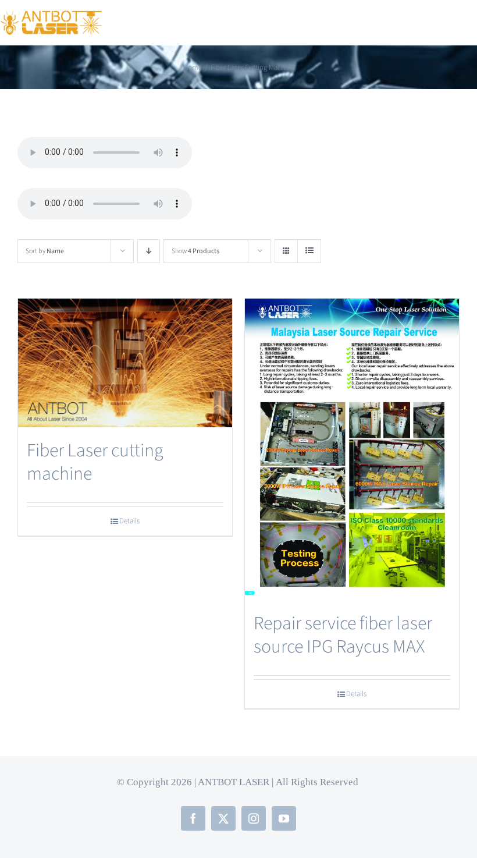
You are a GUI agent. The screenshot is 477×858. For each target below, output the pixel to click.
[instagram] (253, 818)
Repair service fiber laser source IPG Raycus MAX (343, 635)
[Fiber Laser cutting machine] (125, 363)
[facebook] (193, 818)
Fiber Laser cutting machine (95, 462)
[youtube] (284, 818)
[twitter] (223, 818)
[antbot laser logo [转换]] (51, 17)
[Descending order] (148, 251)
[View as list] (309, 251)
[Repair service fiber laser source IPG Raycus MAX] (352, 449)
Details (129, 521)
